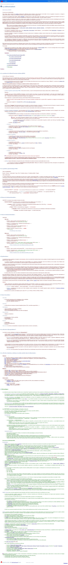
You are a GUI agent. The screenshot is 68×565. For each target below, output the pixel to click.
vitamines (59, 30)
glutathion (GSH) (9, 82)
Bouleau (11, 545)
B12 (21, 126)
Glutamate (20, 115)
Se (20, 529)
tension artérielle (41, 47)
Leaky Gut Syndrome (43, 37)
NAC (38, 131)
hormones (34, 27)
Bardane (11, 546)
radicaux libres (26, 30)
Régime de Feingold (28, 452)
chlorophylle (30, 488)
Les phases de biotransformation (15, 58)
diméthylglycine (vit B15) (9, 537)
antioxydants (54, 30)
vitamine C (7, 523)
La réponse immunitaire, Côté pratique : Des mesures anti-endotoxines (21, 406)
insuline (27, 27)
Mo (21, 131)
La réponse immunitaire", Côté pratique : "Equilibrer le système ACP (52, 393)
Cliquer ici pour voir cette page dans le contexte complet (57, 1)
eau (24, 448)
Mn (9, 371)
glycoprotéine (16, 334)
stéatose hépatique (38, 49)
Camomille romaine (20, 548)
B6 (26, 115)
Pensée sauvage (16, 546)
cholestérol (38, 27)
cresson (35, 115)
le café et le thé (32, 448)
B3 (24, 115)
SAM (23, 126)
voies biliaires (15, 122)
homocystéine (31, 30)
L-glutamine (10, 501)
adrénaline (30, 27)
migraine (35, 280)
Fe (6, 375)
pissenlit (38, 115)
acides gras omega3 (9, 541)
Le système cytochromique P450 (15, 56)
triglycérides (10, 503)
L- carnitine (20, 153)
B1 (5, 358)
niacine (17, 444)
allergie (28, 280)
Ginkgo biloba (47, 137)
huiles (9, 455)
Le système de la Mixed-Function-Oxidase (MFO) (16, 55)
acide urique (7, 48)
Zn (25, 398)
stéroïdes (42, 27)
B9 (19, 126)
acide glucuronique (31, 111)
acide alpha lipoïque (30, 529)
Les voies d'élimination (12, 63)
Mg (27, 115)
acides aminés (22, 27)
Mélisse (26, 548)
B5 (24, 153)
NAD (15, 360)
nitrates (9, 446)
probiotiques (21, 120)
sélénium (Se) (61, 81)
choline (42, 126)
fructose (27, 49)
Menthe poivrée (30, 548)
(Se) (9, 372)
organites (17, 14)
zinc (25, 529)
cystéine (23, 131)
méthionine (27, 126)
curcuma (30, 115)
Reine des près (16, 545)
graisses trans (10, 458)
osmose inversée (56, 447)
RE (53, 176)
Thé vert (18, 550)
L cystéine (7, 531)
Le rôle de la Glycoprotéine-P (13, 65)
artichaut (53, 115)
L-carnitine (22, 534)
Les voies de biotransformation (15, 60)
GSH (26, 111)
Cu (7, 374)
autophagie (22, 16)
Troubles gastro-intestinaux (16, 449)
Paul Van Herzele (15, 562)
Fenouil (20, 547)
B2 (5, 359)
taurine (8, 384)
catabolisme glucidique (13, 49)
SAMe (15, 539)
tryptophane (9, 381)
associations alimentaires (13, 461)
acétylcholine (47, 364)
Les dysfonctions (13, 61)
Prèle (20, 545)
